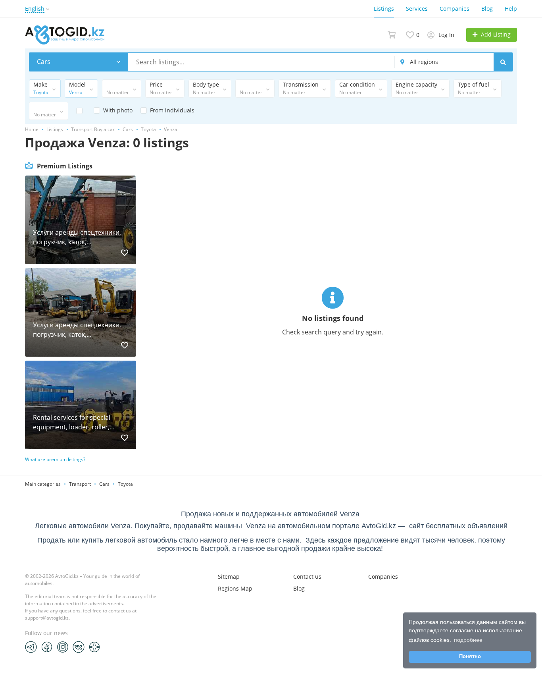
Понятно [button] (470, 656)
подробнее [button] (468, 640)
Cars (104, 484)
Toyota (125, 484)
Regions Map (235, 588)
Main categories (43, 484)
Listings (384, 8)
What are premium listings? (55, 459)
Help (511, 8)
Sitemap (229, 576)
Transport (80, 484)
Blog (487, 8)
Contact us (307, 576)
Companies (454, 8)
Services (417, 8)
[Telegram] (31, 647)
